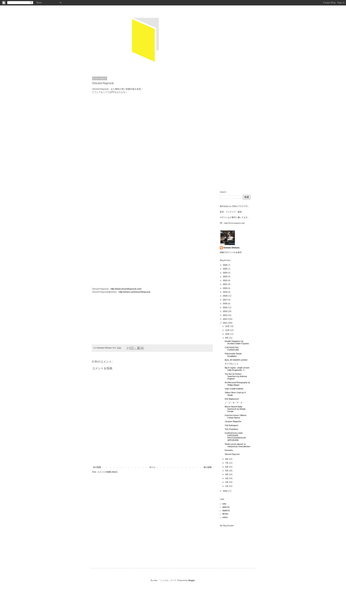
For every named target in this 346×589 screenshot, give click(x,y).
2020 (225, 288)
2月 (227, 482)
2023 (225, 276)
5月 (227, 471)
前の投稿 (208, 467)
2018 (225, 296)
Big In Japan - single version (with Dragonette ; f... (237, 369)
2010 (225, 491)
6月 (227, 467)
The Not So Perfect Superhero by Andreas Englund (236, 376)
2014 (225, 311)
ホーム (152, 467)
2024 (225, 273)
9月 (227, 338)
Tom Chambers (231, 429)
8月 (227, 459)
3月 (227, 478)
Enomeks (229, 450)
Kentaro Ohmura (231, 248)
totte (224, 504)
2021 (225, 284)
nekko (225, 517)
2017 (225, 300)
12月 (227, 326)
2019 (225, 292)
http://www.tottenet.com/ (234, 223)
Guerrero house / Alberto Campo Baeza (235, 416)
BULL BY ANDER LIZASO (236, 360)
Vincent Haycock (232, 454)
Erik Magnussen (232, 399)
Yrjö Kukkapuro (231, 425)
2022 (225, 280)
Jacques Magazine (233, 421)
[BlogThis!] (132, 348)
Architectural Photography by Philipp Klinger (237, 383)
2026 (225, 265)
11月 (227, 330)
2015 (225, 307)
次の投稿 (97, 467)
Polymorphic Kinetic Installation (233, 355)
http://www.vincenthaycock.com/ (126, 289)
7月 (227, 463)
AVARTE (226, 511)
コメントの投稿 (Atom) (107, 472)
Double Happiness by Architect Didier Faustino (237, 342)
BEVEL (225, 514)
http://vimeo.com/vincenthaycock (134, 292)
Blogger (191, 580)
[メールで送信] (128, 348)
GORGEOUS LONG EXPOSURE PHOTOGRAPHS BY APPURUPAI (235, 436)
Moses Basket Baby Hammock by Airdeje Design (235, 409)
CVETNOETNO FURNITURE (232, 348)
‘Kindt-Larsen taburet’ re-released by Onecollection (237, 445)
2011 (225, 323)
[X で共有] (135, 348)
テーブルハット (232, 364)
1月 (227, 486)
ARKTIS (225, 507)
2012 (225, 319)
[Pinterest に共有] (142, 348)
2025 (225, 269)
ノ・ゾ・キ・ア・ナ (234, 403)
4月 (227, 474)
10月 (227, 334)
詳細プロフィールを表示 (231, 252)
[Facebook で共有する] (139, 348)
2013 (225, 315)
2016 (225, 303)
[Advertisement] (152, 456)
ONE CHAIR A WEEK (234, 389)
